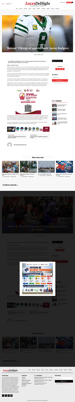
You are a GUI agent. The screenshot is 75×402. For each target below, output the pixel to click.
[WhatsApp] (63, 69)
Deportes (31, 44)
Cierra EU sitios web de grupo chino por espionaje (62, 119)
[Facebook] (56, 69)
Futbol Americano (41, 44)
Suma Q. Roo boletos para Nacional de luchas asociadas (16, 137)
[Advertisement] (60, 91)
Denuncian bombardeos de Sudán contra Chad (62, 105)
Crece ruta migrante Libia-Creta (62, 114)
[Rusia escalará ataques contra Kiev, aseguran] (54, 109)
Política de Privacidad (63, 82)
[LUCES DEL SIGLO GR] (9, 144)
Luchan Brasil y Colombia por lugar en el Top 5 (39, 137)
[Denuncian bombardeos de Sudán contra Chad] (54, 105)
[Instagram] (6, 395)
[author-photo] (2, 176)
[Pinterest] (61, 69)
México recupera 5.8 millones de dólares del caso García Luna (63, 122)
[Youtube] (11, 395)
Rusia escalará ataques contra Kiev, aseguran (62, 110)
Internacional (36, 378)
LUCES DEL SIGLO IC (7, 176)
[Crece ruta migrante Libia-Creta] (54, 114)
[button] (9, 4)
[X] (59, 69)
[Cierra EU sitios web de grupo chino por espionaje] (54, 118)
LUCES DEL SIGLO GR (20, 145)
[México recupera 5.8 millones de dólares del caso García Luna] (54, 123)
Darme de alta (59, 80)
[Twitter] (9, 395)
